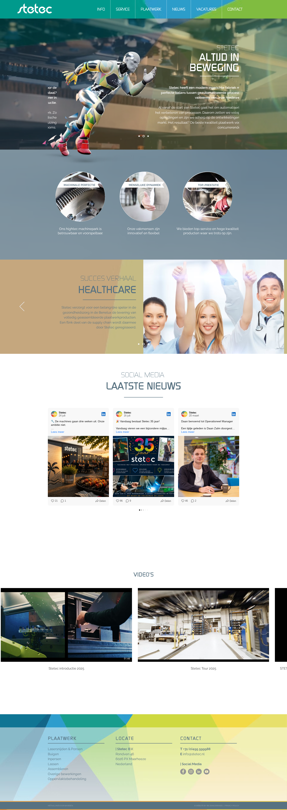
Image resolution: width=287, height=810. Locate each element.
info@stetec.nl (194, 754)
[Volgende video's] (281, 624)
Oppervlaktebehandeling (67, 779)
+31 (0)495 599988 (196, 749)
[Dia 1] (138, 344)
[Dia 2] (143, 344)
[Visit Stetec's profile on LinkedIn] (55, 414)
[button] (101, 9)
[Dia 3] (148, 344)
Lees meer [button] (57, 431)
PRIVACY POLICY (232, 806)
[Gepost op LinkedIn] (103, 414)
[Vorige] (22, 307)
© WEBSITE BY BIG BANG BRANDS (208, 806)
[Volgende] (265, 307)
